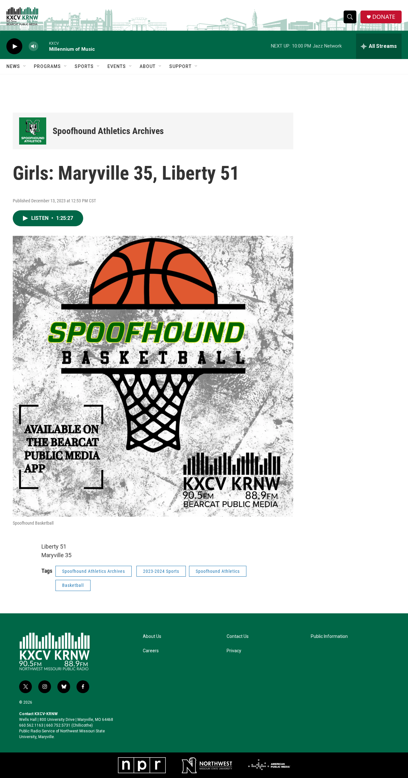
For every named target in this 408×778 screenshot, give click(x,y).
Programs (47, 66)
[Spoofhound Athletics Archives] (32, 131)
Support (180, 66)
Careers (151, 650)
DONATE (383, 16)
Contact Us (238, 636)
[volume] (33, 46)
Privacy (234, 650)
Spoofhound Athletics (218, 571)
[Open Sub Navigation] (24, 66)
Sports (84, 66)
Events (116, 66)
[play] (14, 46)
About (148, 66)
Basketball (73, 585)
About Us (152, 636)
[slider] (44, 46)
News (13, 66)
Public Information (329, 636)
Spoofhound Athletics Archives (108, 131)
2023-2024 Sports (161, 571)
